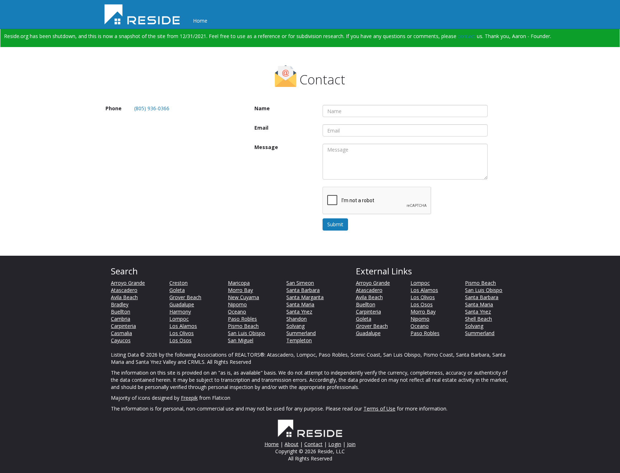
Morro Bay (240, 290)
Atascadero (124, 290)
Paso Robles (242, 318)
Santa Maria (300, 304)
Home (200, 20)
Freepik (189, 397)
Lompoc (179, 318)
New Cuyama (243, 297)
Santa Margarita (305, 297)
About (292, 444)
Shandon (296, 318)
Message (266, 147)
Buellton (120, 311)
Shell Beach (478, 318)
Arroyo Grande (128, 282)
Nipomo (237, 304)
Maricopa (239, 282)
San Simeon (300, 282)
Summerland (301, 333)
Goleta (177, 290)
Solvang (295, 326)
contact (466, 36)
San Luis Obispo (246, 333)
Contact (313, 444)
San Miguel (240, 340)
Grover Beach (185, 297)
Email (261, 127)
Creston (178, 282)
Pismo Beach (243, 326)
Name (262, 108)
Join (351, 444)
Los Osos (180, 340)
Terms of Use (379, 408)
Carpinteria (123, 326)
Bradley (119, 304)
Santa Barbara (303, 290)
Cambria (120, 318)
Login (334, 444)
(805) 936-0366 (151, 108)
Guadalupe (181, 304)
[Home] (144, 14)
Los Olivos (181, 333)
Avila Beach (124, 297)
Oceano (237, 311)
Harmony (180, 311)
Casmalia (121, 333)
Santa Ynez (299, 311)
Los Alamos (183, 326)
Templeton (299, 340)
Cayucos (121, 340)
